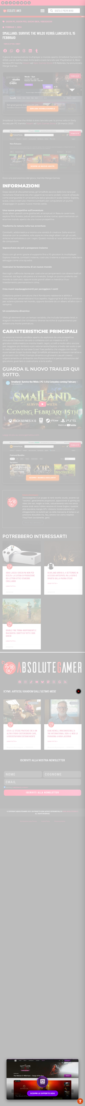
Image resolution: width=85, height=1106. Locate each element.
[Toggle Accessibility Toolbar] (80, 1101)
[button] (78, 691)
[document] (42, 553)
